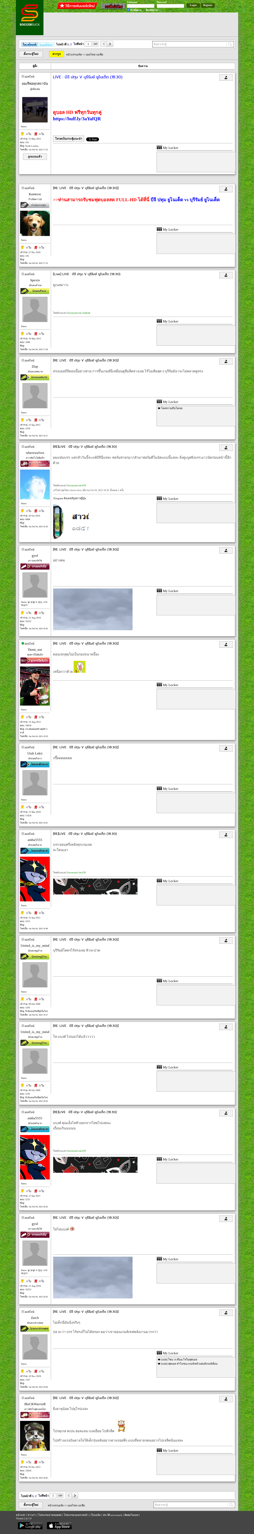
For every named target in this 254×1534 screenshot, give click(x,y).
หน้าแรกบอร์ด (74, 54)
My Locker (170, 148)
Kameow (35, 194)
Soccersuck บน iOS (76, 485)
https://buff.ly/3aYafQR (77, 118)
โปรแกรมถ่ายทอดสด (50, 1515)
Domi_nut (35, 649)
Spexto (35, 280)
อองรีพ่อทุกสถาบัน (35, 83)
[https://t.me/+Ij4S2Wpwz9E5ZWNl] (71, 538)
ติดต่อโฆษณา (132, 1515)
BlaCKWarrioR (35, 1404)
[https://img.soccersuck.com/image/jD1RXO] (93, 629)
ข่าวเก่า (32, 1515)
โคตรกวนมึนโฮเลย (172, 408)
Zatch (35, 1318)
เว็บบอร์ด (95, 1515)
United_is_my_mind (35, 946)
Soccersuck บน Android (78, 313)
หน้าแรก (20, 1515)
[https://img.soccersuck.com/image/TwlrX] (95, 893)
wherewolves (35, 453)
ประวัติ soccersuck (112, 1515)
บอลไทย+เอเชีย (94, 54)
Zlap (35, 366)
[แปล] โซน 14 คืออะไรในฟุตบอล (179, 1359)
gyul (35, 555)
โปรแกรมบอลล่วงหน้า (76, 1515)
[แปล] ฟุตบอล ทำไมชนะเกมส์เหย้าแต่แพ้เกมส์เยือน (189, 1363)
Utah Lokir (35, 753)
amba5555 (35, 840)
